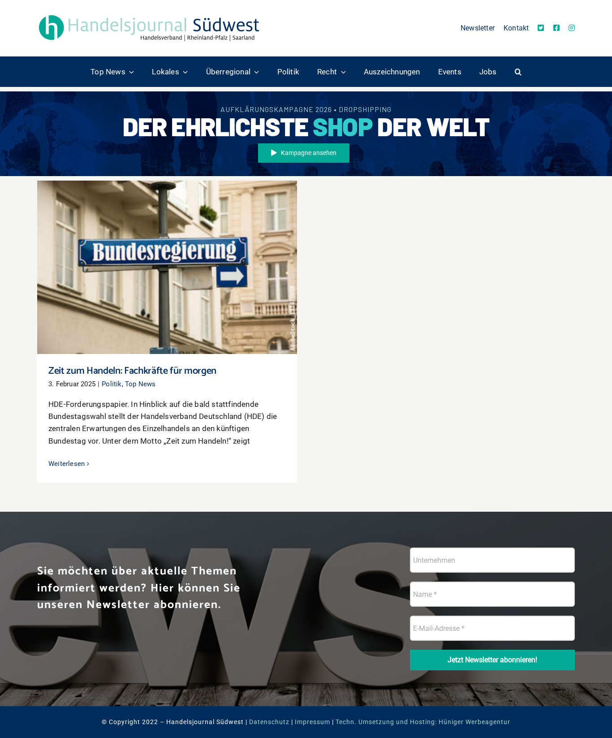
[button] (518, 71)
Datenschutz (269, 721)
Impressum (312, 721)
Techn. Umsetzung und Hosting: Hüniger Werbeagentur (423, 721)
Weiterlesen (66, 464)
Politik (111, 384)
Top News (140, 384)
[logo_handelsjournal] (149, 14)
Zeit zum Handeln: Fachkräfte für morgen (167, 259)
